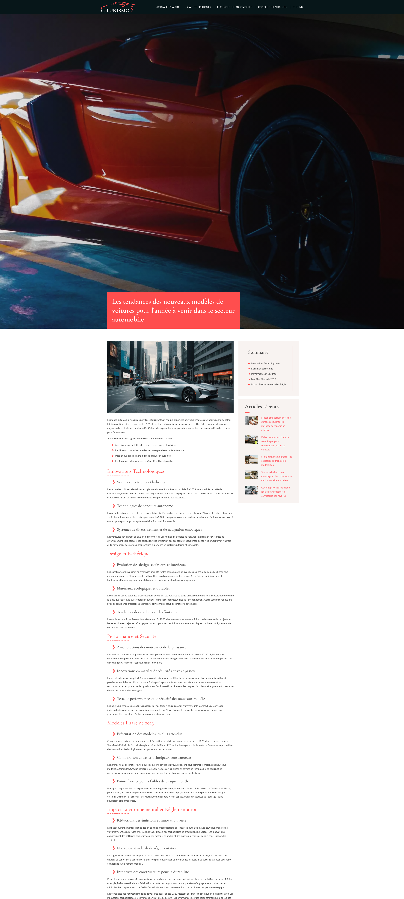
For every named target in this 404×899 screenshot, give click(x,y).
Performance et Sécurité (263, 373)
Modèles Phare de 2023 (263, 379)
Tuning (298, 7)
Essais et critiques (198, 7)
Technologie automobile (234, 7)
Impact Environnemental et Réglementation (270, 384)
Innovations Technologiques (265, 363)
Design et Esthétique (262, 368)
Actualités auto (167, 7)
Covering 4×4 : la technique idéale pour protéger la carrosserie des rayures (275, 491)
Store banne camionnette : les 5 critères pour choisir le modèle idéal (276, 460)
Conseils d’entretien (272, 7)
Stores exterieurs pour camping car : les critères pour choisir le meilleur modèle (276, 476)
